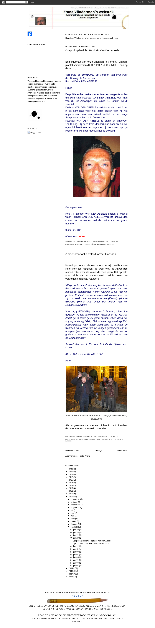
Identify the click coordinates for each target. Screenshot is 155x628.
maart (74, 521)
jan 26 (76, 532)
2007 (71, 574)
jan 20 (76, 538)
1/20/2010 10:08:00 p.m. (100, 241)
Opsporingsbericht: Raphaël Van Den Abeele (92, 50)
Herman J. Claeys (95, 439)
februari (74, 524)
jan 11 (76, 549)
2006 (71, 577)
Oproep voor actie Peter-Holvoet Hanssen (90, 254)
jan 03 (76, 563)
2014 (71, 485)
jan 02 (76, 566)
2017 (71, 477)
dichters (75, 439)
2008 (71, 571)
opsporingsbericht (78, 244)
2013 (71, 488)
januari (74, 527)
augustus (75, 507)
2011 (71, 494)
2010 (71, 496)
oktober (74, 502)
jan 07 (76, 554)
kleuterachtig (40, 81)
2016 (71, 480)
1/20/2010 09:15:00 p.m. (100, 436)
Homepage (97, 450)
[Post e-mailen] (108, 241)
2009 (71, 568)
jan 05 (76, 557)
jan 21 (76, 535)
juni (73, 513)
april (73, 519)
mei (73, 516)
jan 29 (76, 530)
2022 (71, 469)
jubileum (106, 439)
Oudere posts (121, 450)
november (75, 499)
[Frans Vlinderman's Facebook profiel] (30, 36)
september (76, 505)
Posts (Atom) (84, 456)
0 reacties (114, 241)
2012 (71, 491)
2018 (71, 474)
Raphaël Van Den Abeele (96, 244)
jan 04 (76, 560)
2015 (71, 482)
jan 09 (76, 552)
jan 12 (76, 546)
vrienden (110, 244)
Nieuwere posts (72, 450)
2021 (71, 471)
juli (72, 510)
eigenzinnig (83, 439)
